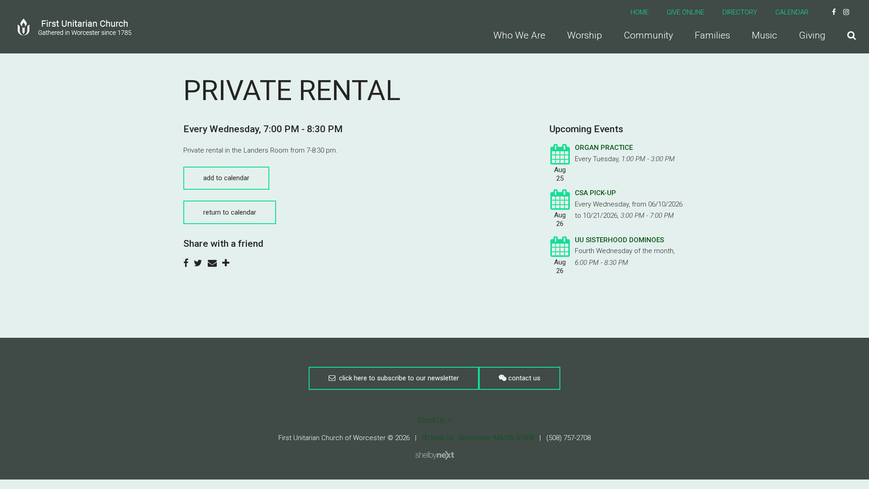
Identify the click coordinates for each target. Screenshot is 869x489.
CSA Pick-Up (595, 193)
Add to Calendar (226, 178)
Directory (739, 12)
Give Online (685, 12)
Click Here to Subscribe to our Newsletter (397, 378)
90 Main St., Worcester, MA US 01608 (478, 438)
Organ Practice (604, 148)
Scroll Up (432, 420)
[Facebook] (834, 12)
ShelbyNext (434, 455)
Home (639, 12)
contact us (523, 378)
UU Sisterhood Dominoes (619, 240)
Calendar (791, 12)
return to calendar (229, 212)
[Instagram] (846, 12)
